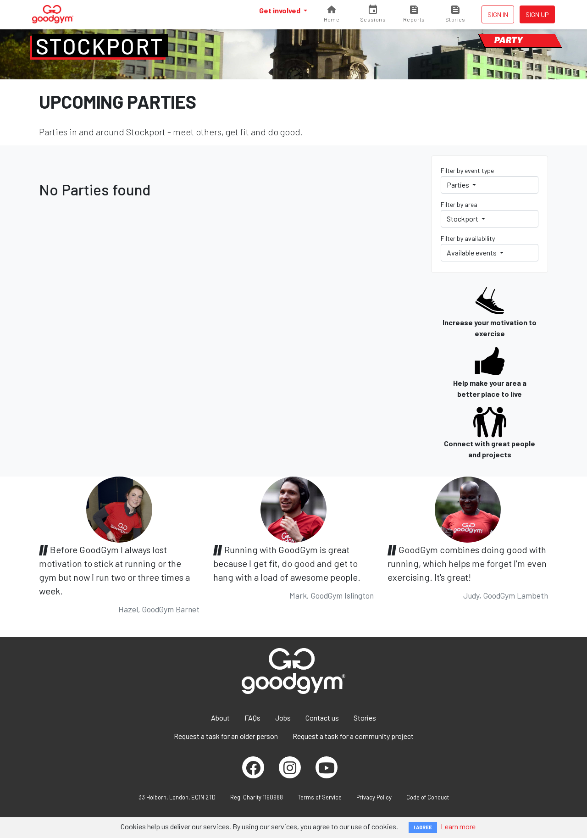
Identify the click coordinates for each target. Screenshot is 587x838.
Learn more (458, 826)
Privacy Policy (374, 797)
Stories (365, 717)
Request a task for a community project (353, 736)
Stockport (100, 46)
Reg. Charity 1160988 (256, 797)
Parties (459, 184)
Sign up (537, 14)
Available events (472, 252)
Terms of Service (320, 797)
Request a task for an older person (226, 736)
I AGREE (423, 827)
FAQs (252, 717)
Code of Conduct (427, 797)
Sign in (497, 14)
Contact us (322, 717)
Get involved (280, 10)
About (220, 717)
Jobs (283, 717)
